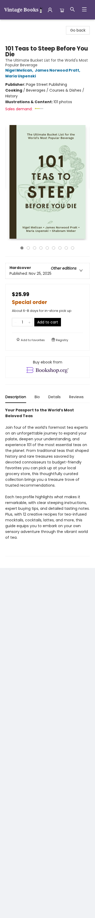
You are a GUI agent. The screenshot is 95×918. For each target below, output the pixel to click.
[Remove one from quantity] (15, 322)
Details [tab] (54, 397)
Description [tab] (15, 397)
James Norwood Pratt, (58, 70)
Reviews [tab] (76, 397)
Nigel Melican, (19, 70)
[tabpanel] (47, 481)
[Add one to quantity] (29, 322)
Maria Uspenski (20, 76)
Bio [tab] (37, 397)
